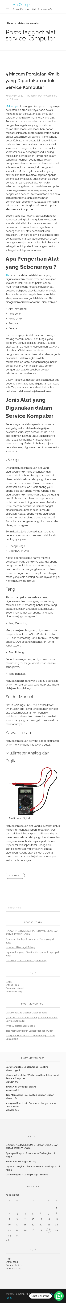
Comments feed (15, 988)
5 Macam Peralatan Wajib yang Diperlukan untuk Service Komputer (33, 80)
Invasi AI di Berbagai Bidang (20, 947)
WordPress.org (14, 991)
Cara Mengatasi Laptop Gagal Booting (26, 960)
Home (10, 23)
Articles (14, 99)
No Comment (50, 95)
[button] (59, 1296)
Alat (8, 275)
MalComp (21, 4)
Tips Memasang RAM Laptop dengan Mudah (29, 1031)
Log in (9, 981)
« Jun (8, 1240)
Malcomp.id (13, 106)
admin (34, 95)
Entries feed (12, 985)
